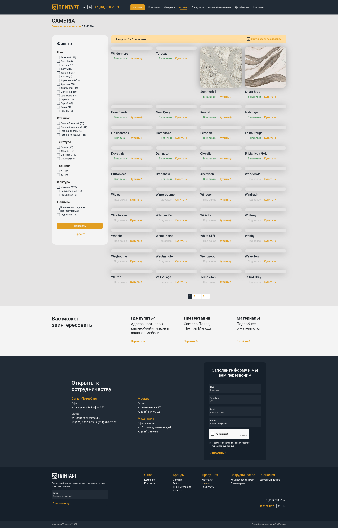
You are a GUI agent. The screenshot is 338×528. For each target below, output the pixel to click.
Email (212, 409)
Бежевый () (68, 57)
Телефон (214, 398)
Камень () (67, 151)
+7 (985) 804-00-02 (149, 411)
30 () (64, 174)
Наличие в (264, 505)
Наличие (137, 7)
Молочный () (68, 91)
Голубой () (66, 65)
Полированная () (71, 191)
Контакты (258, 7)
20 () (64, 171)
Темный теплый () (71, 131)
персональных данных (223, 446)
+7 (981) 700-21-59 (83, 422)
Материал (169, 7)
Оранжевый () (68, 95)
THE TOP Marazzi (182, 486)
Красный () (67, 84)
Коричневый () (70, 80)
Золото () (66, 76)
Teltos (176, 483)
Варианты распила (270, 479)
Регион (213, 420)
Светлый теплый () (72, 123)
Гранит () (66, 147)
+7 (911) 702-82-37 (105, 422)
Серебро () (67, 99)
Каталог (72, 26)
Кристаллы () (69, 88)
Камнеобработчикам (219, 7)
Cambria (177, 479)
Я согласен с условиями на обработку (231, 444)
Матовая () (68, 187)
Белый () (66, 61)
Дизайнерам (242, 7)
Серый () (66, 103)
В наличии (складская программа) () (72, 209)
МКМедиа (281, 524)
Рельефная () (68, 194)
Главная (57, 26)
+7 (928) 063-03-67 (149, 431)
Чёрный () (67, 111)
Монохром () (68, 154)
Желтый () (66, 68)
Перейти (137, 341)
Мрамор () (67, 158)
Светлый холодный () (73, 127)
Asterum (177, 490)
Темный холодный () (73, 134)
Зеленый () (67, 72)
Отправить (217, 452)
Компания (154, 7)
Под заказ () (69, 214)
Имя (212, 387)
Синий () (66, 107)
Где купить (198, 7)
